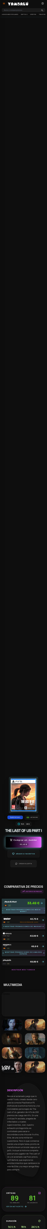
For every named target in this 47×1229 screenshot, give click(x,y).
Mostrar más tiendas (23, 970)
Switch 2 (24, 14)
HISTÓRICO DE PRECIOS (32, 891)
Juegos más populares (10, 14)
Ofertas (33, 14)
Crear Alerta (23, 863)
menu (4, 3)
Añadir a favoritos (23, 853)
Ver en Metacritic (16, 1206)
